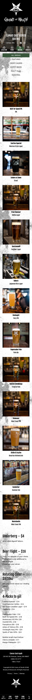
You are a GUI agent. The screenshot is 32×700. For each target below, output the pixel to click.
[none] (3, 697)
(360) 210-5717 (16, 659)
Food (12, 50)
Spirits (28, 50)
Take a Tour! (16, 661)
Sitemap (21, 673)
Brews (20, 50)
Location (4, 50)
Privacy (10, 673)
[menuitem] (3, 697)
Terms (16, 673)
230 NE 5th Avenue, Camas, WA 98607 (16, 656)
